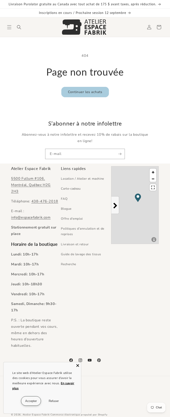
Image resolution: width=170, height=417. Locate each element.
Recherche (68, 264)
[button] (9, 27)
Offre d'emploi (72, 219)
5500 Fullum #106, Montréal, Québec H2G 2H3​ (31, 185)
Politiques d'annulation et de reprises (82, 231)
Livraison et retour (75, 244)
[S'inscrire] (120, 154)
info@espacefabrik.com (31, 217)
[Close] (77, 365)
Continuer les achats (85, 92)
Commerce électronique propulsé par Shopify (78, 414)
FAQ (64, 199)
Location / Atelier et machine (82, 179)
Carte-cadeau (71, 189)
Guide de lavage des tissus (81, 254)
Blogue (66, 209)
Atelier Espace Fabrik (36, 414)
